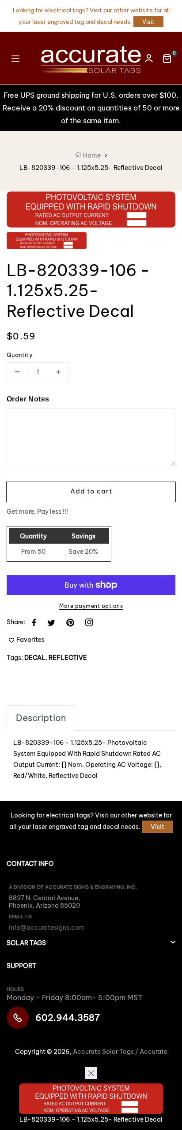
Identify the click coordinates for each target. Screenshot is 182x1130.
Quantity (20, 354)
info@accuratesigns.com (47, 927)
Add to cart (91, 491)
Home (91, 155)
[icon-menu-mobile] (15, 58)
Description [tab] (41, 717)
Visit (148, 21)
